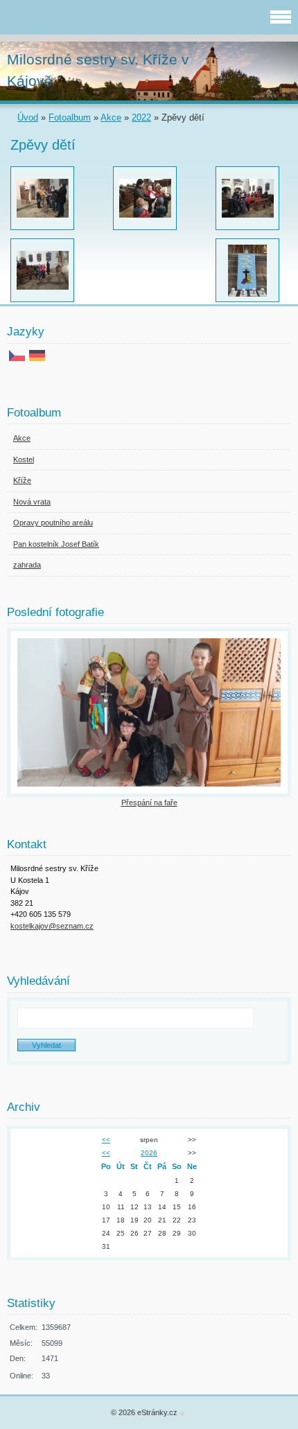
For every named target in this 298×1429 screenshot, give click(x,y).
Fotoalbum (70, 117)
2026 (149, 1153)
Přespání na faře (149, 802)
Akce (110, 117)
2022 (141, 117)
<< (106, 1139)
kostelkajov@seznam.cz (52, 926)
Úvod (27, 117)
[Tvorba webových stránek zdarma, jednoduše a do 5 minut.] (182, 1413)
